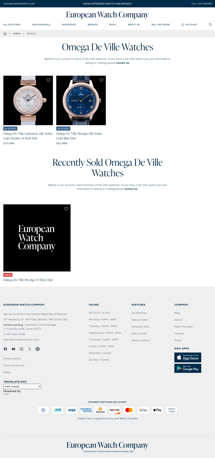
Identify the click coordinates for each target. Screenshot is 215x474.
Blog (177, 313)
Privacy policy (12, 358)
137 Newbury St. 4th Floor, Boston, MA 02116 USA (35, 319)
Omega (16, 34)
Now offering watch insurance (107, 3)
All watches (139, 313)
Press (177, 340)
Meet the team (183, 326)
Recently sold (140, 326)
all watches (11, 24)
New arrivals (139, 319)
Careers (179, 333)
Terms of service (14, 365)
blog (112, 24)
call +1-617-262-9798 (201, 4)
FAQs (6, 372)
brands (93, 24)
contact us (122, 63)
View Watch (28, 100)
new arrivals (41, 24)
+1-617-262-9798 (14, 334)
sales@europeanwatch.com (19, 4)
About (178, 319)
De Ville (31, 34)
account (191, 24)
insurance (69, 24)
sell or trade (160, 24)
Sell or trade (139, 333)
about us (134, 24)
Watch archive (141, 340)
